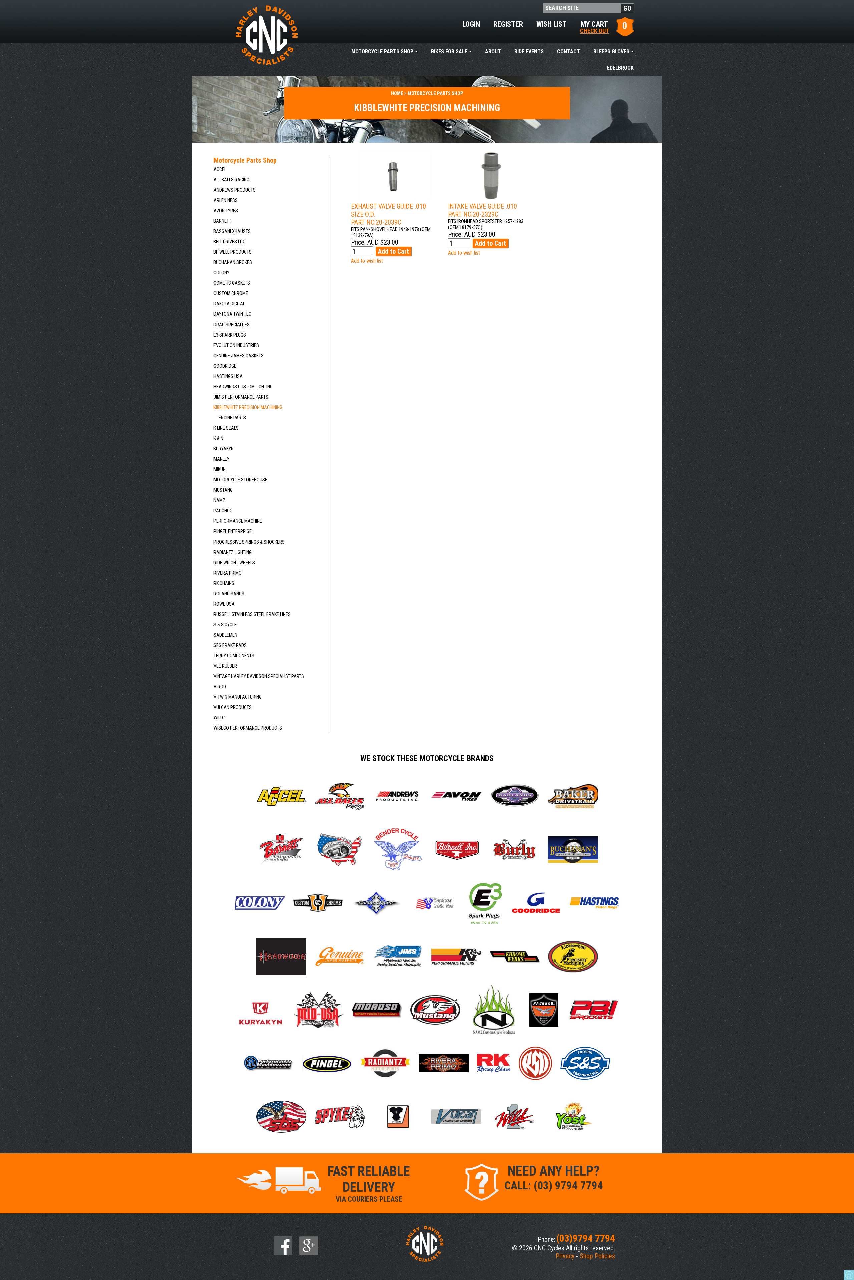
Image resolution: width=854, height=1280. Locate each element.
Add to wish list (367, 261)
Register (508, 24)
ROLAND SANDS (229, 594)
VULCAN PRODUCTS (233, 707)
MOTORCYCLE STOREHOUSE (240, 480)
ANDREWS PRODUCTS (235, 190)
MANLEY (221, 459)
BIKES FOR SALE (449, 51)
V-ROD (220, 687)
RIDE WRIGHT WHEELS (234, 563)
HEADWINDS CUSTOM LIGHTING (243, 387)
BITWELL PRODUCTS (233, 252)
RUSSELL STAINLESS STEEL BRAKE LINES (252, 614)
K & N (218, 438)
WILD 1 (220, 718)
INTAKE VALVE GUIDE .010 (482, 210)
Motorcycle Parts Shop (382, 51)
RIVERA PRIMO (228, 573)
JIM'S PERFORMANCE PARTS (241, 397)
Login (471, 24)
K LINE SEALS (226, 428)
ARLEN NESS (226, 200)
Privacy (565, 1256)
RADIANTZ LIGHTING (233, 552)
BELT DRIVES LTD (229, 242)
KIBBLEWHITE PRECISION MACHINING (248, 407)
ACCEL (220, 169)
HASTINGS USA (228, 376)
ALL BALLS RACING (231, 180)
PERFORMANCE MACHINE (238, 521)
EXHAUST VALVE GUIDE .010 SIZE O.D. (388, 214)
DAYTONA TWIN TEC (232, 314)
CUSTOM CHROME (231, 293)
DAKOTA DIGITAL (229, 304)
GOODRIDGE (225, 366)
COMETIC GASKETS (232, 283)
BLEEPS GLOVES (611, 51)
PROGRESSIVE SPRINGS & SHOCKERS (249, 542)
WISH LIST (551, 24)
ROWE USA (224, 604)
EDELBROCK (620, 68)
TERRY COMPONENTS (234, 656)
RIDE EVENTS (529, 51)
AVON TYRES (226, 211)
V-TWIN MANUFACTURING (238, 697)
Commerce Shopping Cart (849, 1275)
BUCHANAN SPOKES (233, 262)
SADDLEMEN (225, 635)
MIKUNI (220, 469)
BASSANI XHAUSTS (232, 231)
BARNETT (222, 221)
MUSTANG (223, 490)
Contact (568, 51)
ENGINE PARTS (232, 418)
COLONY (221, 273)
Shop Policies (597, 1256)
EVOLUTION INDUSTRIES (236, 345)
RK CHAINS (224, 583)
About (493, 51)
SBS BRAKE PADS (230, 645)
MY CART (594, 27)
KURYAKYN (224, 449)
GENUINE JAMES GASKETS (239, 356)
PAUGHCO (223, 511)
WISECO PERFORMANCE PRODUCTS (248, 728)
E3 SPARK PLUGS (230, 335)
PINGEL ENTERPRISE (233, 532)
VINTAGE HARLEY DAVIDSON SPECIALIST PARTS (259, 676)
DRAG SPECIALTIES (232, 325)
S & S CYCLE (225, 625)
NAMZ (219, 500)
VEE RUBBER (225, 666)
